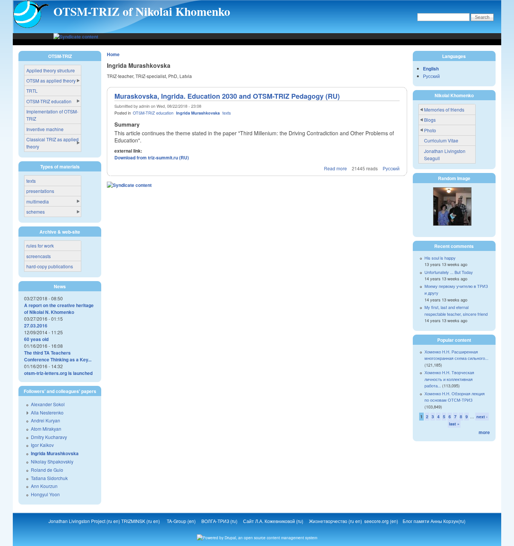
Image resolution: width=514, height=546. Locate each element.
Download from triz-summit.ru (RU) (151, 157)
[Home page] (31, 26)
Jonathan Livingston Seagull (444, 154)
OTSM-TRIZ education (153, 113)
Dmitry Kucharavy (49, 437)
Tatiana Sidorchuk (49, 478)
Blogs (430, 119)
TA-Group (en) (181, 521)
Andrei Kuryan (45, 420)
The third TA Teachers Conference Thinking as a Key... (57, 356)
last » (454, 424)
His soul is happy (440, 258)
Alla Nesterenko (47, 412)
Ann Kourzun (44, 486)
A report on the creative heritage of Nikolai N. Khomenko (59, 308)
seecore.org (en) (381, 521)
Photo (430, 130)
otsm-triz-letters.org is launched (58, 373)
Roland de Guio (47, 469)
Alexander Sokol (48, 404)
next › (482, 416)
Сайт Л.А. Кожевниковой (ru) (273, 521)
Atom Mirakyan (46, 428)
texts (226, 113)
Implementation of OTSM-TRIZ (52, 115)
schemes (35, 211)
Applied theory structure (50, 70)
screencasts (38, 256)
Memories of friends (444, 109)
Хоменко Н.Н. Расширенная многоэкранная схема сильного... (456, 355)
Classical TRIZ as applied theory (52, 143)
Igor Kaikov (42, 445)
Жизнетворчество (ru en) (336, 521)
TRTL (32, 90)
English (431, 68)
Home (113, 54)
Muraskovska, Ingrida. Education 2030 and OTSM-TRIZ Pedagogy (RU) (227, 96)
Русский (391, 168)
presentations (40, 191)
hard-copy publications (49, 266)
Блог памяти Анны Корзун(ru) (434, 521)
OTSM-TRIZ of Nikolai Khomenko (141, 11)
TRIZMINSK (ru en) (140, 521)
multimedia (37, 201)
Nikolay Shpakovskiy (52, 461)
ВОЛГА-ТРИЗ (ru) (220, 521)
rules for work (40, 245)
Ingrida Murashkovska (198, 113)
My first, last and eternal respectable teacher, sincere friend (456, 310)
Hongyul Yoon (45, 494)
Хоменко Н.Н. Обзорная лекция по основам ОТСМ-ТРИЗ (454, 396)
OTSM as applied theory (51, 80)
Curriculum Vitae (441, 140)
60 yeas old (36, 339)
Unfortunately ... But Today (448, 272)
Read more (335, 168)
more (484, 432)
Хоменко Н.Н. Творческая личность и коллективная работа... (449, 378)
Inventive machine (45, 129)
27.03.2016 (35, 325)
